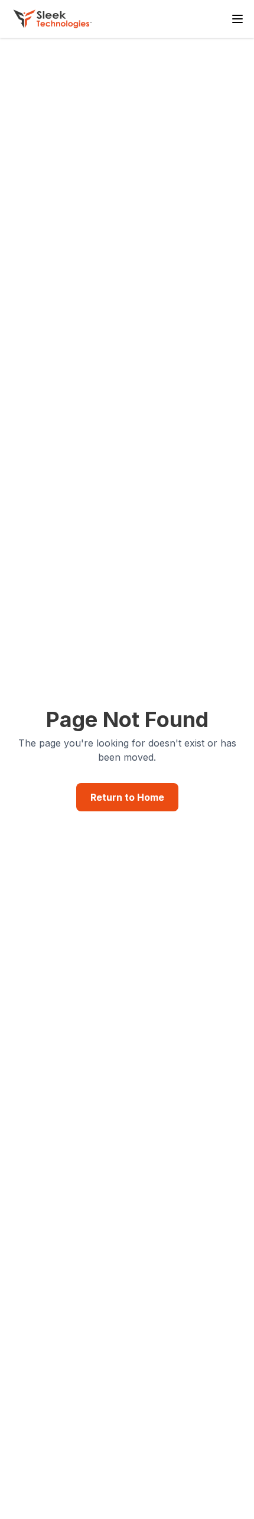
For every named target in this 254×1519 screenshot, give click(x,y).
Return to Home (127, 797)
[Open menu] (237, 19)
